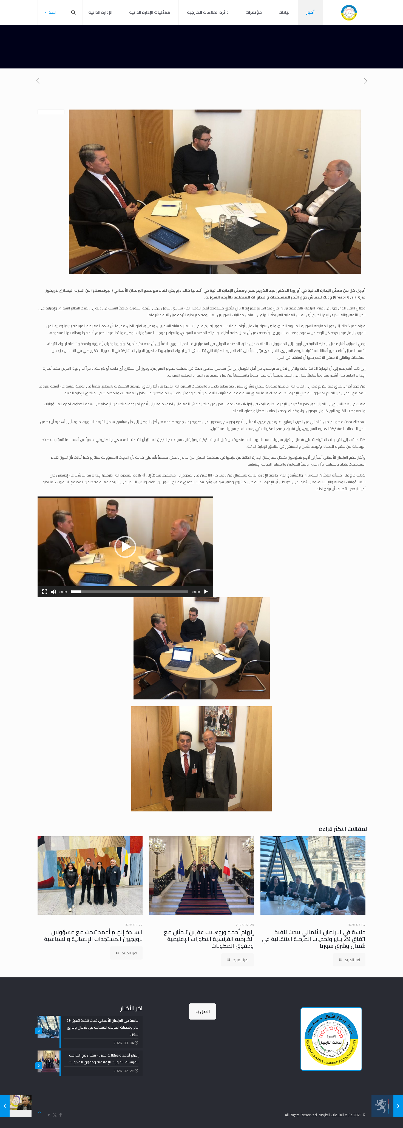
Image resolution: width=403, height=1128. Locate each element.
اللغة (52, 12)
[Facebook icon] (60, 1115)
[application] (125, 546)
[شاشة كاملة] (44, 592)
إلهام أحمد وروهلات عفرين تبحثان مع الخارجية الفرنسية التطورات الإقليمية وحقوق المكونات (209, 939)
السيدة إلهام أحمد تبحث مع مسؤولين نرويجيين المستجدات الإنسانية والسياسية (93, 935)
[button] (125, 547)
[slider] (129, 591)
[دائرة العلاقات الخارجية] (349, 12)
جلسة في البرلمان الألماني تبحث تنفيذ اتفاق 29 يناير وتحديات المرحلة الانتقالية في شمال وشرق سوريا (313, 939)
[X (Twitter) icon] (55, 1115)
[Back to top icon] (39, 1112)
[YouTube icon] (49, 1115)
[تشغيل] (206, 592)
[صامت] (53, 592)
